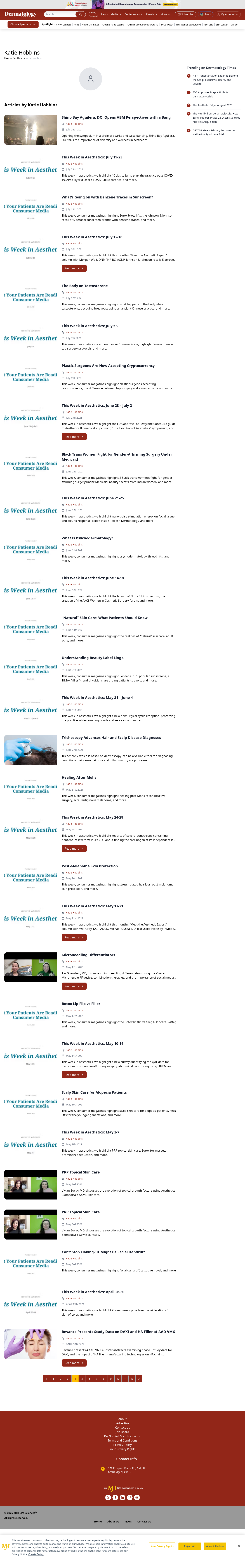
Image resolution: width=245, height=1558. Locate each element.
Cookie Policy (36, 1554)
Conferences (132, 14)
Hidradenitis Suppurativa (188, 24)
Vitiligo (234, 24)
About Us (113, 1521)
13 (132, 1378)
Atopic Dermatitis (90, 24)
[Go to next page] (139, 1378)
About (122, 1419)
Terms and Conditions (122, 1440)
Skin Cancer (222, 24)
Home (8, 58)
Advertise (122, 1423)
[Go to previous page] (46, 1378)
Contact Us (122, 1428)
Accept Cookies (215, 1546)
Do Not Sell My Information (122, 1436)
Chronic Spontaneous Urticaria (143, 24)
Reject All (189, 1546)
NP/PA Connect (93, 14)
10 (118, 1378)
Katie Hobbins (74, 123)
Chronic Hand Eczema (113, 24)
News (104, 14)
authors (18, 58)
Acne (76, 24)
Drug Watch (167, 24)
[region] (122, 1546)
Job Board (122, 1432)
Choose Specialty (20, 24)
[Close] (239, 1546)
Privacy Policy (122, 1445)
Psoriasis (208, 24)
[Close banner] (240, 4)
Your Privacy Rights (123, 1449)
